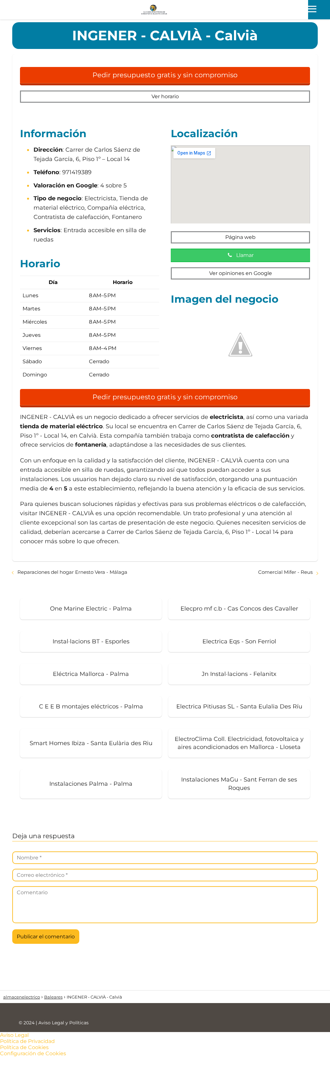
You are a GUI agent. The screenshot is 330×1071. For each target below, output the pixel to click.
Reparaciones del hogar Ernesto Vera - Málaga (72, 572)
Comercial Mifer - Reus (285, 572)
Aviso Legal (14, 1035)
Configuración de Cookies (33, 1053)
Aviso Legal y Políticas (63, 1023)
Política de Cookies (24, 1047)
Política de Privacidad (27, 1041)
